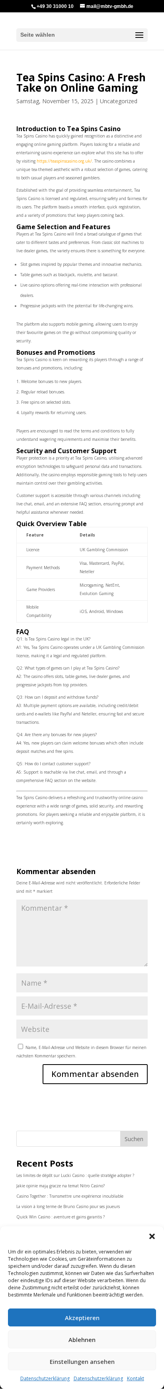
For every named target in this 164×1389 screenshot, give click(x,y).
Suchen (134, 1139)
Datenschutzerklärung (45, 1378)
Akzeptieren (82, 1318)
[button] (152, 1236)
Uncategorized (118, 101)
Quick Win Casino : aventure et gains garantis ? (60, 1217)
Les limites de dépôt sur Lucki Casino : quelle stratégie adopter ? (75, 1175)
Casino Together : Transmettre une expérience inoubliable (69, 1196)
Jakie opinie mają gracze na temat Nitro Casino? (60, 1186)
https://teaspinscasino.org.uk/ (64, 161)
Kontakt (135, 1378)
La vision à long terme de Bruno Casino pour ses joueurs (68, 1206)
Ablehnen (82, 1340)
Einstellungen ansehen (82, 1361)
